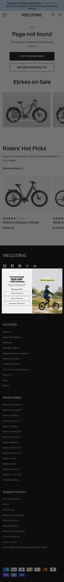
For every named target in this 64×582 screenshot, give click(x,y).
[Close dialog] (60, 270)
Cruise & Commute (17, 293)
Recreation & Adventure (17, 303)
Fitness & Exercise (17, 298)
